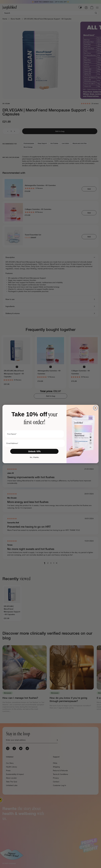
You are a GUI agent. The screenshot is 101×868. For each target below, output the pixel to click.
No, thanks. (34, 457)
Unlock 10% (34, 451)
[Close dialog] (95, 408)
